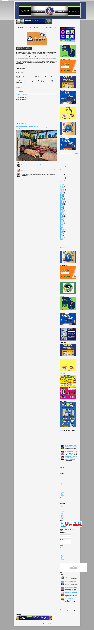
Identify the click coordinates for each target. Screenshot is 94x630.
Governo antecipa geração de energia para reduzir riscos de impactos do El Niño (71, 587)
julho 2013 (61, 233)
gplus (61, 505)
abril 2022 (61, 209)
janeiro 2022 (61, 212)
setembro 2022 (62, 204)
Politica (62, 478)
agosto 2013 (61, 232)
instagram (62, 495)
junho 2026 (61, 159)
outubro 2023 (62, 191)
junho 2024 (61, 183)
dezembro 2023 (62, 189)
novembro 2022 (62, 202)
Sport (61, 477)
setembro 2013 (62, 231)
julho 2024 (61, 182)
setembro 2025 (62, 168)
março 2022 (61, 210)
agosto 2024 (61, 181)
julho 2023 (61, 194)
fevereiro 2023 (62, 199)
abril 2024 (61, 185)
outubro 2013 (62, 230)
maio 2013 (61, 235)
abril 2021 (61, 221)
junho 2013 (61, 234)
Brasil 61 (19, 87)
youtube (62, 488)
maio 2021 (61, 220)
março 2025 (61, 174)
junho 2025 (61, 171)
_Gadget (62, 513)
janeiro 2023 (61, 200)
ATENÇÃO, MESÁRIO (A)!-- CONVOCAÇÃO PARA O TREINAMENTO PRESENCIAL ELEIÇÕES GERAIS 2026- (71, 598)
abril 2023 (61, 197)
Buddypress (62, 517)
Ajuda (61, 483)
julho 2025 (61, 170)
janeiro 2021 (61, 224)
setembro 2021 (62, 216)
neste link (41, 54)
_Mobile (62, 514)
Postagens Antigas (70, 610)
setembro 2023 (62, 192)
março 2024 (61, 186)
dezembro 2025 (62, 165)
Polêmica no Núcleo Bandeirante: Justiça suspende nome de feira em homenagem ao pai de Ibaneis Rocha (71, 582)
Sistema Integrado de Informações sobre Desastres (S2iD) (26, 75)
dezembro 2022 (62, 201)
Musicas (62, 479)
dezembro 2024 (62, 177)
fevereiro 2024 (62, 187)
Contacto (62, 484)
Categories (62, 516)
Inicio (61, 475)
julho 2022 (61, 206)
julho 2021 (61, 218)
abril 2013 (61, 236)
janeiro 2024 (61, 188)
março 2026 (61, 162)
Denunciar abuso (63, 247)
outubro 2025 (62, 167)
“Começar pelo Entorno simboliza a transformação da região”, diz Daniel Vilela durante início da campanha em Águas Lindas (71, 577)
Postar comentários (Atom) (22, 123)
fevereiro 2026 (62, 163)
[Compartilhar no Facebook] (25, 94)
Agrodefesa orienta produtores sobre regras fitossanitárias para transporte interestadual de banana (35, 164)
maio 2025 (61, 172)
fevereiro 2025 (62, 175)
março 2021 (61, 222)
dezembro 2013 (62, 228)
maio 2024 (61, 184)
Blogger (51, 623)
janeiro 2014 (61, 227)
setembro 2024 (62, 180)
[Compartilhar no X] (24, 94)
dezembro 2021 (62, 213)
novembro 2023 (62, 190)
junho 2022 (61, 207)
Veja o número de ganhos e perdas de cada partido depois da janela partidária (71, 452)
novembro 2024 (62, 178)
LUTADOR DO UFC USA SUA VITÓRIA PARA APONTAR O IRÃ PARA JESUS (71, 457)
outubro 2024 (62, 179)
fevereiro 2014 (62, 226)
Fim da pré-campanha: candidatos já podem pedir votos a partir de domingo (71, 593)
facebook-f (62, 492)
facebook (62, 486)
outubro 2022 (62, 203)
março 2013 (61, 237)
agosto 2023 (61, 193)
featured (62, 243)
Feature (62, 512)
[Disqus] (36, 191)
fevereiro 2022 (62, 211)
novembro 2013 (62, 229)
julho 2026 (61, 158)
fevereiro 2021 (62, 223)
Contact (62, 465)
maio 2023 (61, 196)
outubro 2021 (62, 215)
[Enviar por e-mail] (22, 94)
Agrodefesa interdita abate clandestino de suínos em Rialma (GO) (27, 126)
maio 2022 (61, 208)
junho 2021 (61, 219)
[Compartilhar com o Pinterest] (26, 94)
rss (61, 555)
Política (62, 244)
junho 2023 (61, 195)
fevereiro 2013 (62, 238)
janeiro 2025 (61, 176)
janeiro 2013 (61, 239)
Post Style (62, 511)
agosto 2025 (61, 169)
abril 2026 (61, 161)
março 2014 (61, 225)
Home (61, 464)
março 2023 (61, 198)
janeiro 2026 (61, 164)
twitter (62, 487)
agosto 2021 (61, 217)
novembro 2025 (62, 166)
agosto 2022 (61, 205)
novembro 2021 (62, 214)
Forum (62, 518)
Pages (62, 515)
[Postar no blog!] (23, 94)
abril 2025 (61, 173)
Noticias (62, 476)
